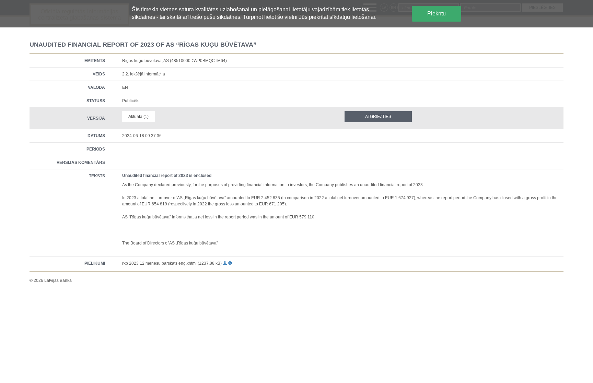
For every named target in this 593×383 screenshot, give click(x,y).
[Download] (225, 263)
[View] (230, 263)
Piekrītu (436, 13)
